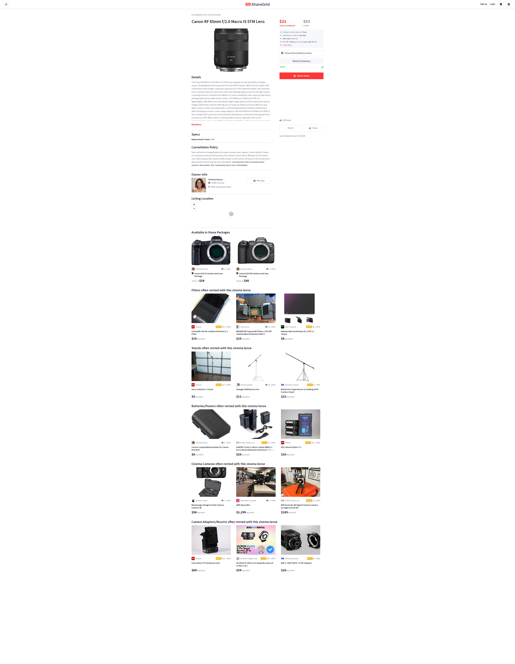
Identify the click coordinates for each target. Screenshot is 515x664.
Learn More (287, 45)
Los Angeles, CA (199, 14)
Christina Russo (215, 179)
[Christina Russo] (199, 185)
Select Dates (303, 75)
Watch (291, 128)
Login (492, 4)
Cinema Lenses (214, 14)
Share (315, 128)
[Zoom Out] (194, 208)
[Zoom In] (194, 204)
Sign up (483, 4)
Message (261, 180)
